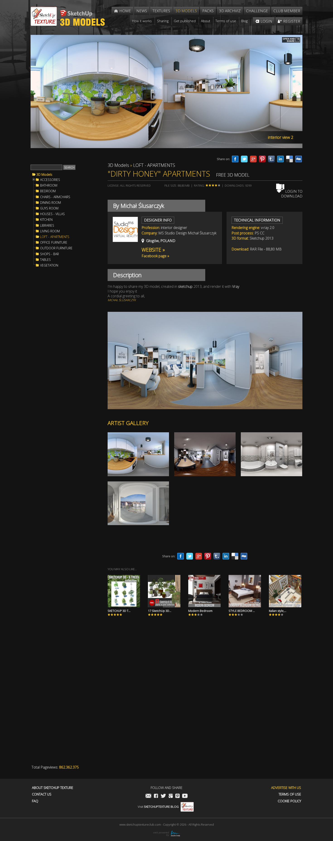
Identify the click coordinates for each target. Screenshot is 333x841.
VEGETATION (49, 265)
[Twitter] (244, 159)
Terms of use (290, 794)
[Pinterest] (262, 159)
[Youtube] (185, 796)
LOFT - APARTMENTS (54, 237)
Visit (158, 807)
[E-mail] (148, 796)
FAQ (35, 801)
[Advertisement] (65, 345)
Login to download (291, 194)
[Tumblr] (271, 159)
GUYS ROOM (49, 208)
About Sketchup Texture (52, 788)
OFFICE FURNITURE (53, 242)
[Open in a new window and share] (291, 40)
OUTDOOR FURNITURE (56, 248)
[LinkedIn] (280, 159)
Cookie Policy (289, 801)
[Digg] (298, 159)
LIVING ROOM (50, 231)
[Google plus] (253, 159)
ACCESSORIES (50, 180)
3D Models (44, 175)
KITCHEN (46, 220)
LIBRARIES (47, 225)
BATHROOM (48, 185)
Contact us (41, 794)
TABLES (45, 260)
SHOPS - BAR (49, 254)
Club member (286, 10)
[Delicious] (289, 159)
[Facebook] (235, 159)
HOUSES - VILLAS (52, 214)
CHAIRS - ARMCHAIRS (55, 197)
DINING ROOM (50, 203)
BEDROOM (48, 191)
